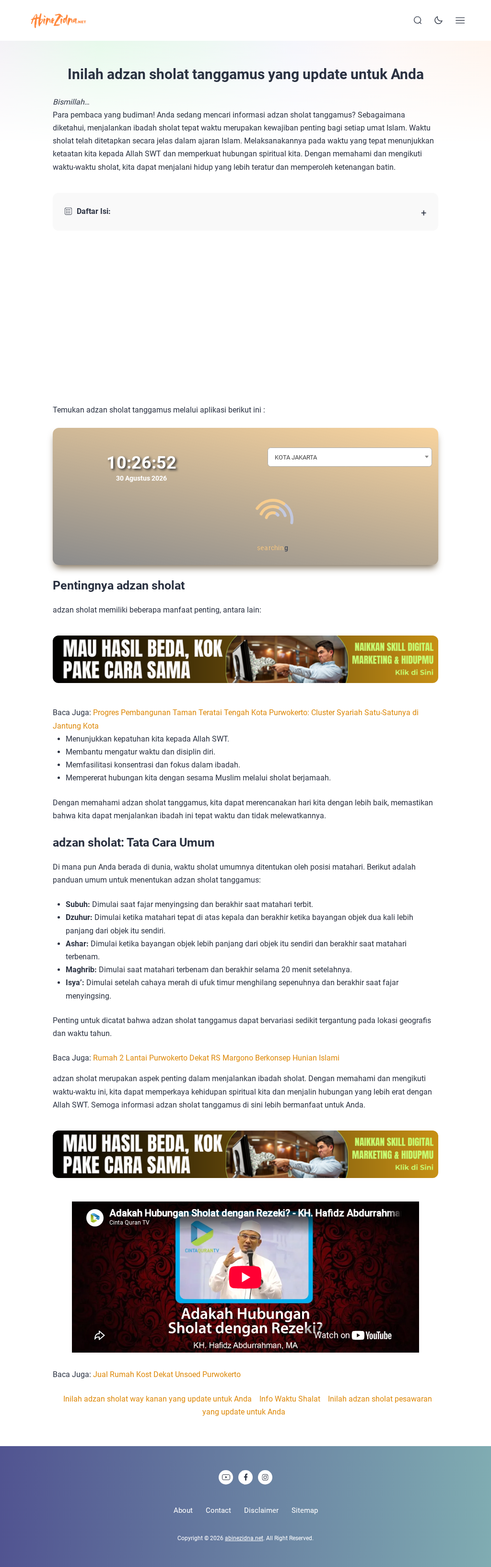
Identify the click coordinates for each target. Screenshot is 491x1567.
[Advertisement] (245, 317)
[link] (226, 1477)
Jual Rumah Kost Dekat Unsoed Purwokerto (167, 1374)
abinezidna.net (244, 1538)
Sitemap (305, 1510)
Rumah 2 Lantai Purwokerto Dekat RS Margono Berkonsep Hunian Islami (216, 1057)
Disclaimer (261, 1510)
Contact (218, 1510)
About (183, 1510)
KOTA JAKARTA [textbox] (296, 457)
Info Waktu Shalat (289, 1398)
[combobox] (350, 457)
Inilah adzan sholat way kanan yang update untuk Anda (157, 1398)
